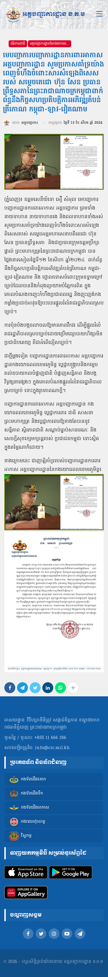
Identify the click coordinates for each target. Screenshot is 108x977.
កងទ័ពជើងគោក (33, 779)
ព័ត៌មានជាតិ (18, 43)
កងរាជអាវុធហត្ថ (33, 822)
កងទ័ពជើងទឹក (32, 793)
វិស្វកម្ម (26, 836)
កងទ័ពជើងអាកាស (35, 808)
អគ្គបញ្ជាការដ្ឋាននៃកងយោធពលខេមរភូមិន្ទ (50, 43)
